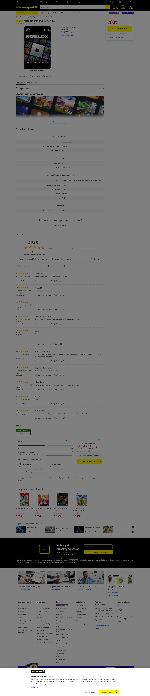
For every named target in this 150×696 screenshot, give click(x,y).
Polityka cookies (35, 687)
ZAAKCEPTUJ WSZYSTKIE (109, 692)
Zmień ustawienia (90, 692)
